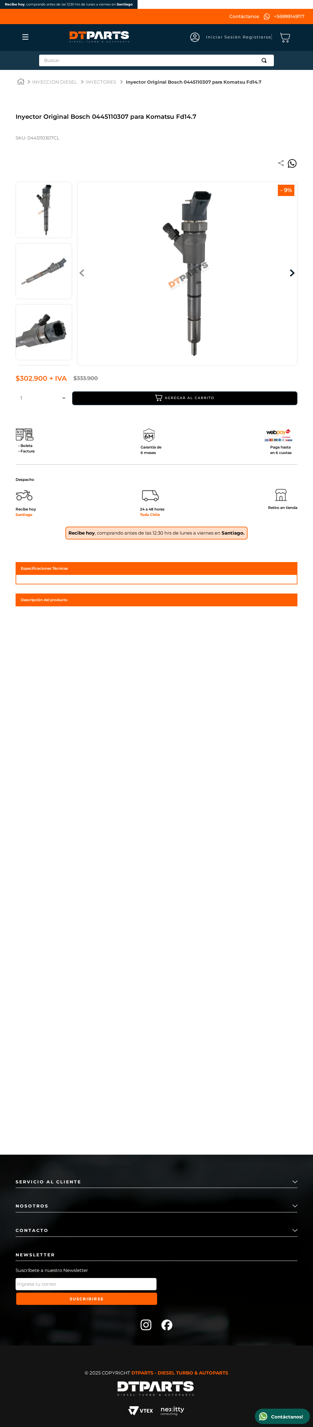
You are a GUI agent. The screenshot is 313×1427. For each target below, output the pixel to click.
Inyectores (101, 82)
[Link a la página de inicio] (21, 82)
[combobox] (156, 60)
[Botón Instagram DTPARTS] (146, 1326)
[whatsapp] (292, 163)
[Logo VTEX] (140, 1411)
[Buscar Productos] (265, 60)
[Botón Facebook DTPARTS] (166, 1326)
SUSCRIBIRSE (87, 1298)
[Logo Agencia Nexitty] (172, 1411)
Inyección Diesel (54, 82)
